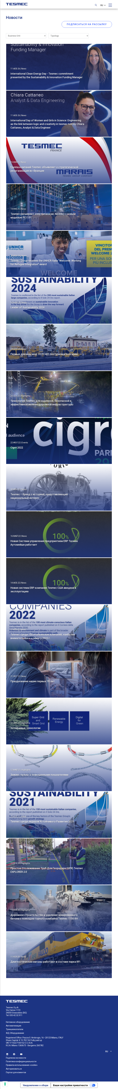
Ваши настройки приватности (70, 1085)
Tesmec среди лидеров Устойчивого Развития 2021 (42, 821)
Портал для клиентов (16, 1072)
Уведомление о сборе (35, 1085)
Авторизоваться (14, 1069)
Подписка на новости (16, 1058)
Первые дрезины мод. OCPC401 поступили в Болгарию (44, 354)
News (23, 69)
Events (25, 442)
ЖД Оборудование (15, 1033)
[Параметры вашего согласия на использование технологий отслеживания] (5, 1084)
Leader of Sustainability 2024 (27, 307)
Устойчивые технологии (25, 728)
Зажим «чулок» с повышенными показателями (39, 774)
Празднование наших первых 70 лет (33, 681)
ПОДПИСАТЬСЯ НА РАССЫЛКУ (87, 24)
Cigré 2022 (17, 447)
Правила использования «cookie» (22, 1065)
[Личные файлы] (16, 2)
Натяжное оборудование (18, 1022)
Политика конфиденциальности (21, 1061)
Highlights (25, 396)
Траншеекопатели (14, 1029)
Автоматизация (13, 1026)
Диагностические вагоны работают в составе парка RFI (45, 961)
